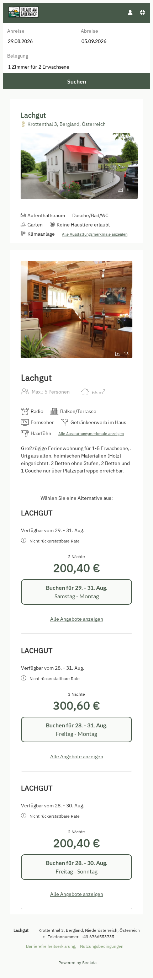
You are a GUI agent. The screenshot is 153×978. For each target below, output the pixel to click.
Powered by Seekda (77, 962)
